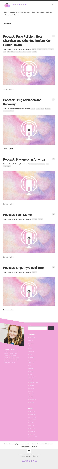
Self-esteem (32, 388)
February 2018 (32, 431)
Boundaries (32, 337)
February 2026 (32, 414)
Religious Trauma (33, 382)
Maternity (34, 219)
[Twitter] (19, 4)
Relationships (7, 166)
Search (29, 325)
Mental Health (32, 360)
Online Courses (8, 15)
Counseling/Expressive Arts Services (19, 12)
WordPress (28, 456)
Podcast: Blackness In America (24, 159)
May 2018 (31, 425)
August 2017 (32, 434)
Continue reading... (8, 89)
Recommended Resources (44, 12)
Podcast (16, 15)
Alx (37, 456)
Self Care (24, 51)
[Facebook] (13, 4)
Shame (29, 51)
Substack (31, 394)
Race (47, 164)
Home (5, 12)
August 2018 (32, 420)
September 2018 (33, 417)
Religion (18, 51)
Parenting (6, 111)
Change (34, 49)
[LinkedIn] (17, 4)
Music (33, 12)
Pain (8, 51)
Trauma (34, 51)
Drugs (42, 108)
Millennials (31, 362)
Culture (45, 49)
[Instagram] (15, 4)
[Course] (25, 4)
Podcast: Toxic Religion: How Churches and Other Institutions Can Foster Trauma (27, 41)
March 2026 (32, 411)
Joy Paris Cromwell (25, 49)
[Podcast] (23, 4)
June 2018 (31, 422)
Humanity (50, 49)
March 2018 (32, 428)
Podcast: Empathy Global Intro (23, 268)
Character (39, 49)
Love (5, 51)
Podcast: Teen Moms (17, 215)
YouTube (31, 402)
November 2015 (33, 437)
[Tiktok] (21, 4)
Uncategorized (32, 399)
